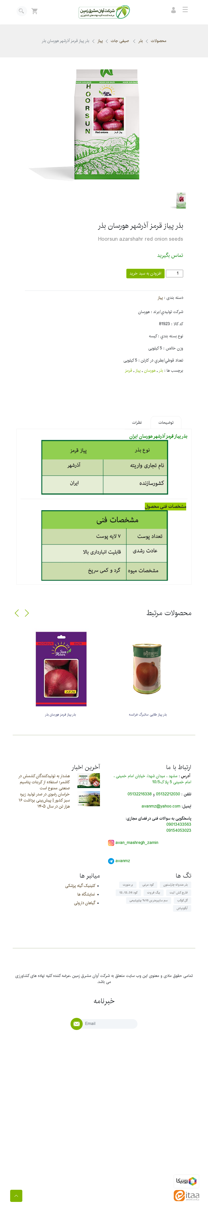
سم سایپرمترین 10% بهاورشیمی (149, 900)
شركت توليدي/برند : (167, 312)
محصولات (158, 40)
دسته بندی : (173, 298)
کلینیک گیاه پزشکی (80, 885)
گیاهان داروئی (84, 903)
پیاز (100, 40)
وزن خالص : (173, 348)
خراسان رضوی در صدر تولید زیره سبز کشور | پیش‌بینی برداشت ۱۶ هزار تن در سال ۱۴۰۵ (44, 800)
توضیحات (166, 422)
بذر (140, 40)
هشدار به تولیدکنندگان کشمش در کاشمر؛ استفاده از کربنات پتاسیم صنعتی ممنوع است (44, 782)
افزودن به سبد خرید (145, 273)
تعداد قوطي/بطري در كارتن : (160, 360)
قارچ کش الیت (179, 892)
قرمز (128, 370)
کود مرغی (148, 884)
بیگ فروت (153, 892)
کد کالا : (177, 324)
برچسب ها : (173, 371)
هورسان (149, 370)
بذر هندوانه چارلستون (175, 884)
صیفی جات (120, 40)
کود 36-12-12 (128, 892)
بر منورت (128, 884)
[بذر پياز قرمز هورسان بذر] (60, 669)
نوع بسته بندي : (170, 336)
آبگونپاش (182, 908)
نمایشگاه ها (86, 894)
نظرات (137, 422)
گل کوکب (182, 900)
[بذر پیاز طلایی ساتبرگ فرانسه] (147, 669)
